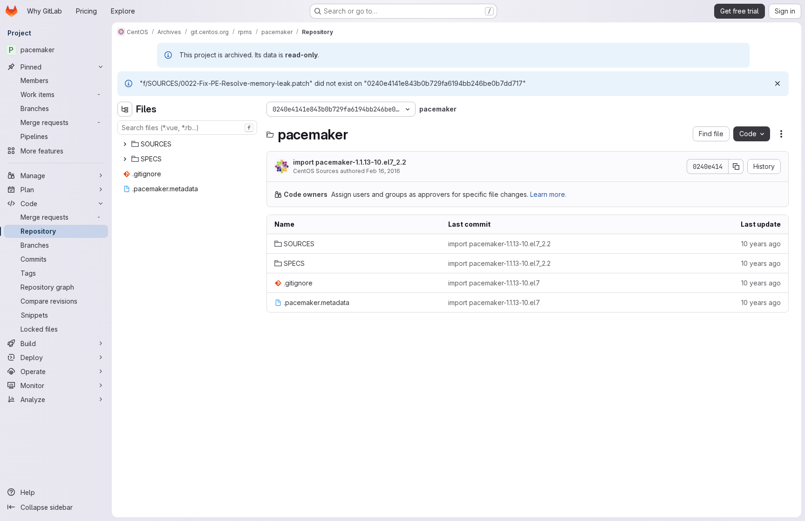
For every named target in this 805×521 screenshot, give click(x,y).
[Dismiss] (777, 83)
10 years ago (761, 244)
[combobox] (187, 127)
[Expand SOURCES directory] (124, 144)
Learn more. (548, 194)
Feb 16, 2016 (383, 170)
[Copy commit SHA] (736, 166)
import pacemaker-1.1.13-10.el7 (494, 283)
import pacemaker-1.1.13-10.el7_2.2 (349, 162)
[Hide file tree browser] (124, 109)
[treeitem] (188, 144)
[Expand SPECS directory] (124, 159)
